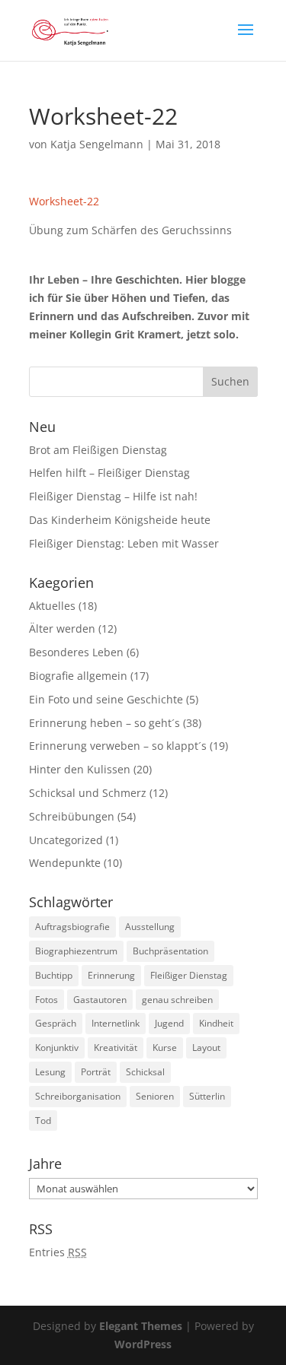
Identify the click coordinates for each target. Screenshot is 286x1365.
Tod (43, 1120)
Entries (58, 1252)
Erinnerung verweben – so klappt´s (118, 745)
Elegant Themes (140, 1326)
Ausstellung (150, 926)
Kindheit (216, 1023)
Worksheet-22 (64, 201)
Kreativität (115, 1047)
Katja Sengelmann (96, 144)
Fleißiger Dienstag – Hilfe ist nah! (113, 496)
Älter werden (62, 628)
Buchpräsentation (170, 950)
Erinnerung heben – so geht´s (104, 723)
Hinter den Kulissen (79, 769)
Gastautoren (100, 999)
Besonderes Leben (76, 652)
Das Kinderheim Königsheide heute (119, 520)
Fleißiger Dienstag (188, 975)
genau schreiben (177, 999)
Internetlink (116, 1023)
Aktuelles (52, 605)
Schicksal (145, 1071)
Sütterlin (207, 1096)
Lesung (50, 1071)
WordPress (143, 1344)
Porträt (96, 1071)
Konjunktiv (57, 1047)
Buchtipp (53, 975)
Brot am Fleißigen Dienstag (98, 450)
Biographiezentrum (76, 950)
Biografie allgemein (78, 675)
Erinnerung (111, 975)
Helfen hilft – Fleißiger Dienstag (109, 472)
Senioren (155, 1096)
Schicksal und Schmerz (87, 793)
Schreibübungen (71, 816)
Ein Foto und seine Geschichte (106, 699)
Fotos (46, 999)
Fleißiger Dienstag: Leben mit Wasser (124, 543)
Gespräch (55, 1023)
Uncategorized (66, 840)
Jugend (169, 1023)
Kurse (165, 1047)
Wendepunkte (65, 863)
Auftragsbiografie (72, 926)
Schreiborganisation (78, 1096)
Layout (206, 1047)
